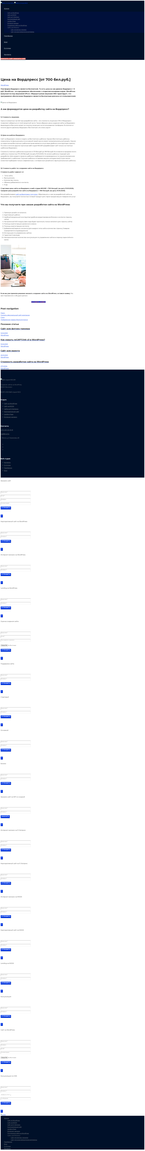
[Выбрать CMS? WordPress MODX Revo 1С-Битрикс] (72, 1095)
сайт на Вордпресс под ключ (27, 194)
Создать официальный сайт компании (15, 314)
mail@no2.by (5, 434)
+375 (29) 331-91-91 (7, 430)
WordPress (5, 85)
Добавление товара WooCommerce (14, 319)
